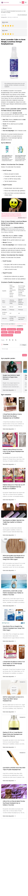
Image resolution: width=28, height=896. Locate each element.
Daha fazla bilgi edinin (8, 390)
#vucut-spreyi (11, 329)
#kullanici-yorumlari (7, 335)
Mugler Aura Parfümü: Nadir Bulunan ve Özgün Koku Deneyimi (11, 377)
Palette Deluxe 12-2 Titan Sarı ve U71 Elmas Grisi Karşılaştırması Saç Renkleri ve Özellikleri (14, 486)
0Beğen (24, 345)
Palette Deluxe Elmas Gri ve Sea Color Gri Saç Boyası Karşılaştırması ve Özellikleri (13, 451)
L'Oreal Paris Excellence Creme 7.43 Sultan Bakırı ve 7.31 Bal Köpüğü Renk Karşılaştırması (14, 663)
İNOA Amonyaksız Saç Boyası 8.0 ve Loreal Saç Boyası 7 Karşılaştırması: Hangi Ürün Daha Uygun (13, 557)
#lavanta (4, 332)
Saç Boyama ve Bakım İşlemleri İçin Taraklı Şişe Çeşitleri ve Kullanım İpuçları (13, 522)
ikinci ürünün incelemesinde (10, 325)
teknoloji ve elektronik (12, 17)
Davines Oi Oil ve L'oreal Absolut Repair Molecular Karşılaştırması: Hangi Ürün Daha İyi (12, 734)
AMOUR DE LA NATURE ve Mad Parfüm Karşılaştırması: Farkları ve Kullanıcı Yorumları (13, 592)
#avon (3, 329)
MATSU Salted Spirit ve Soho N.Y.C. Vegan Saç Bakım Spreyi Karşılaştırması (13, 699)
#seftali (11, 332)
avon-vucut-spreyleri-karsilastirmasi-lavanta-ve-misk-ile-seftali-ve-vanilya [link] (13, 11)
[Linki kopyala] (15, 340)
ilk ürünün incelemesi (20, 324)
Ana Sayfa (3, 9)
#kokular (20, 329)
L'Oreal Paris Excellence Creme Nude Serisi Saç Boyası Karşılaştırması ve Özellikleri (12, 416)
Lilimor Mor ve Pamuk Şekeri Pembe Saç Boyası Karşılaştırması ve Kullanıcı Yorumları (14, 803)
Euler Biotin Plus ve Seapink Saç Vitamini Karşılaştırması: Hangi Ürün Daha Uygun (13, 628)
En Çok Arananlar (22, 14)
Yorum (24, 355)
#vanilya (18, 332)
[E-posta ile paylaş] (12, 340)
